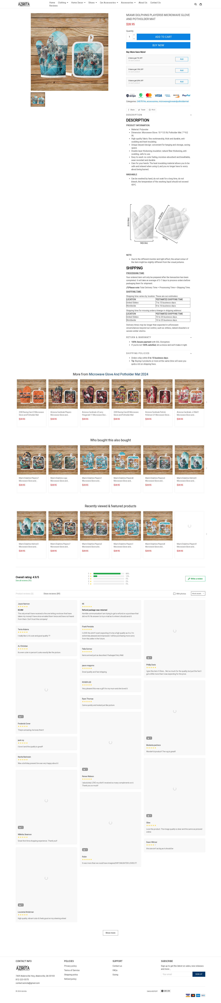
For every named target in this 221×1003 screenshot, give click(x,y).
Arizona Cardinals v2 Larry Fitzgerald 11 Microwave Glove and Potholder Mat (94, 414)
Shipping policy (71, 974)
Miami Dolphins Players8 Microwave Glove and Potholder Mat (123, 479)
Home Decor (77, 2)
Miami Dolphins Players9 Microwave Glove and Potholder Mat (187, 545)
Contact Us (155, 2)
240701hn (141, 101)
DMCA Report (152, 991)
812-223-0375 (22, 979)
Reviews (53, 5)
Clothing (62, 2)
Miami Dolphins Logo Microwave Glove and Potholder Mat (59, 479)
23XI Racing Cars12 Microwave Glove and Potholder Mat (31, 413)
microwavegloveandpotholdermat (174, 101)
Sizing (115, 974)
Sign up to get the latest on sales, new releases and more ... (182, 967)
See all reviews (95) (23, 581)
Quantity (130, 31)
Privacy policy (70, 966)
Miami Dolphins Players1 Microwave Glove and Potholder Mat (92, 479)
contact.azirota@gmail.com (28, 983)
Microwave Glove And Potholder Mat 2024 (118, 374)
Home (52, 2)
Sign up (198, 974)
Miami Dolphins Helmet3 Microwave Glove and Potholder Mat (186, 479)
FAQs (115, 970)
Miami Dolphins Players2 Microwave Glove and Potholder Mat (155, 479)
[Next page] (207, 402)
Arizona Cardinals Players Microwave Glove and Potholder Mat (61, 414)
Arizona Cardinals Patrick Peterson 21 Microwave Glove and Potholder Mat (157, 414)
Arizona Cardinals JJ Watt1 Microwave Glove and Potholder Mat (188, 414)
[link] (9, 993)
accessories (152, 101)
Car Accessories (108, 2)
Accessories (127, 2)
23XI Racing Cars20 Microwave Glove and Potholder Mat (126, 413)
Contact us (117, 966)
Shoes (92, 2)
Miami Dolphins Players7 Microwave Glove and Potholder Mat (29, 479)
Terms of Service (72, 970)
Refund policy (70, 979)
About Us (143, 2)
